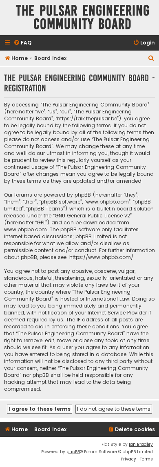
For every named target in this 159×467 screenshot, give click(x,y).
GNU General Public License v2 (92, 215)
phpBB (73, 452)
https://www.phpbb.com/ (101, 257)
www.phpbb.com (25, 229)
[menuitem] (22, 43)
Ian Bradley (141, 444)
